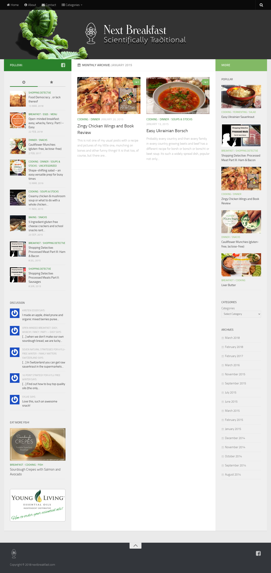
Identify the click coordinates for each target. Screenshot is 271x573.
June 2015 (231, 401)
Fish (40, 464)
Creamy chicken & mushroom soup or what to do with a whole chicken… (47, 200)
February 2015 (234, 420)
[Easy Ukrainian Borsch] (177, 95)
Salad (252, 112)
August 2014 (233, 474)
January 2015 (233, 429)
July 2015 (230, 392)
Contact (50, 5)
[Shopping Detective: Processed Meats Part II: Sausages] (18, 275)
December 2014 (235, 438)
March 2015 (232, 411)
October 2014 (233, 456)
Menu (54, 114)
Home (14, 5)
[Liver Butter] (241, 264)
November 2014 (235, 447)
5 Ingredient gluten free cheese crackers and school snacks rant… (46, 226)
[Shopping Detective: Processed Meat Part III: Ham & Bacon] (18, 249)
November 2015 (235, 374)
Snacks (43, 140)
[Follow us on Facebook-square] (63, 65)
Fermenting (240, 112)
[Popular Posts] (51, 82)
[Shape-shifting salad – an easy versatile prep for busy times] (18, 168)
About (31, 5)
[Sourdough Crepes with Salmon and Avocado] (37, 444)
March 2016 (232, 365)
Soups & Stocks (181, 119)
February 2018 (234, 347)
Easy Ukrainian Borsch (167, 130)
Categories (228, 308)
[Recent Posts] (24, 82)
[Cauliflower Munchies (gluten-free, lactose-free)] (18, 146)
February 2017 (234, 356)
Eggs (45, 114)
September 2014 (235, 465)
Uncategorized (48, 165)
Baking (32, 217)
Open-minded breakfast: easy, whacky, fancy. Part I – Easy (46, 123)
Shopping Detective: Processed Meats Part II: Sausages (44, 278)
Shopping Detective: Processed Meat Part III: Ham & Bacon (47, 252)
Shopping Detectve (40, 92)
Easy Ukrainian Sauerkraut (237, 117)
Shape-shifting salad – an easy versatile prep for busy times (46, 174)
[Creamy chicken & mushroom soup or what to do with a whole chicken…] (18, 197)
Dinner (95, 119)
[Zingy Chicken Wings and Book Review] (108, 95)
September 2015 (235, 383)
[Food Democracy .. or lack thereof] (18, 99)
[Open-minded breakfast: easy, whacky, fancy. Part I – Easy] (18, 120)
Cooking (82, 119)
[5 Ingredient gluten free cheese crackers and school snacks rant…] (18, 223)
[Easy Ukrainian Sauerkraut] (241, 96)
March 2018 (232, 338)
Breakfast (35, 114)
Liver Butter (228, 285)
